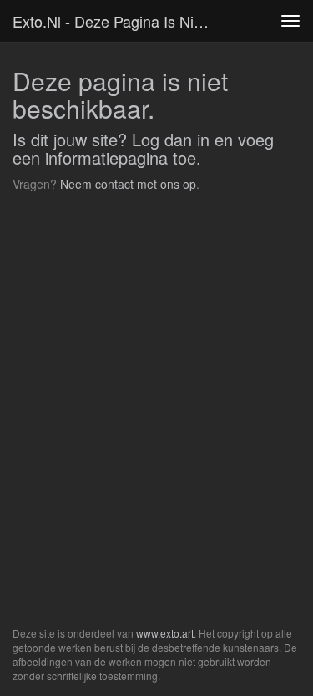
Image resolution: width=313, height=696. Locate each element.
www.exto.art (165, 633)
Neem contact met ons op (128, 183)
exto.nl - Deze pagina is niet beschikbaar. (120, 21)
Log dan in (171, 139)
